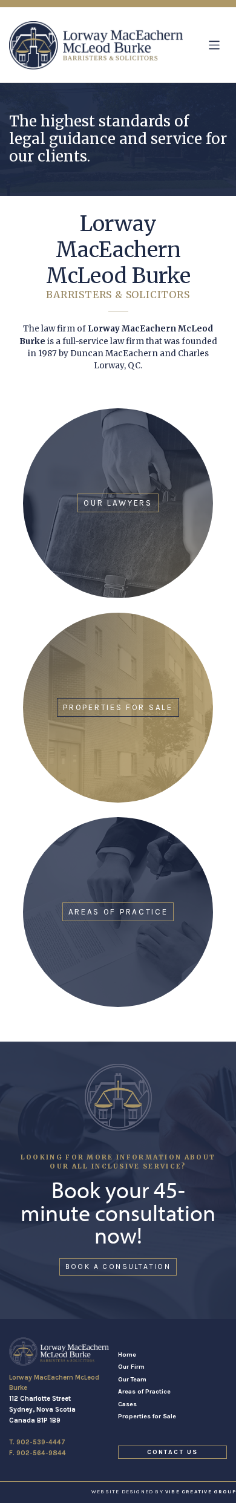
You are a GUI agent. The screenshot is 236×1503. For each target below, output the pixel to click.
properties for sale (117, 707)
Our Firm (131, 1367)
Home (127, 1354)
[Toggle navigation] (215, 45)
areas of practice (118, 911)
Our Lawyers (118, 502)
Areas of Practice (144, 1391)
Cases (127, 1404)
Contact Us (172, 1452)
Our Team (132, 1379)
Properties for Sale (147, 1416)
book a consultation (118, 1266)
